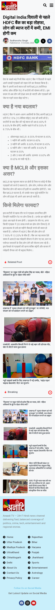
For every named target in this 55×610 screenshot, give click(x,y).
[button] (36, 41)
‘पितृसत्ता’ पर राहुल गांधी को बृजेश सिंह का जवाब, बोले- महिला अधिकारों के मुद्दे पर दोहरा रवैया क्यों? (26, 273)
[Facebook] (21, 603)
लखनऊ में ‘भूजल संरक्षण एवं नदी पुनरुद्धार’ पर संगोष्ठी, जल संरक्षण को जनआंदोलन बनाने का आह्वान (26, 309)
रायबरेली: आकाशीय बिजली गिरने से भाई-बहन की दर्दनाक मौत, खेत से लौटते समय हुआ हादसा (40, 430)
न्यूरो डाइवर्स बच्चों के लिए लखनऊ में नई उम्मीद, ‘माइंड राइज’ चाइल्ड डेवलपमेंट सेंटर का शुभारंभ (26, 381)
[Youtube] (33, 603)
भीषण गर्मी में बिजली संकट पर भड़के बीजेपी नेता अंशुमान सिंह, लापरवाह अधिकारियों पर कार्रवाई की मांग (40, 467)
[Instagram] (27, 603)
